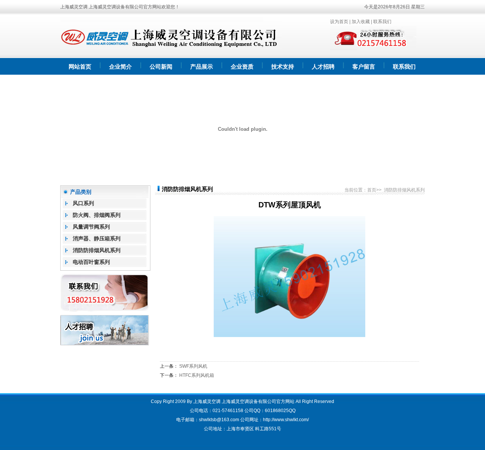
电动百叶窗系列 (91, 262)
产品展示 (201, 67)
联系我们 (382, 21)
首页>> (374, 190)
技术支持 (282, 67)
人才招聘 (323, 67)
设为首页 (339, 21)
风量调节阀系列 (91, 227)
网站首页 (80, 67)
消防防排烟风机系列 (96, 250)
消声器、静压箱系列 (96, 238)
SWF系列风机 (193, 366)
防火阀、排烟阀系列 (96, 215)
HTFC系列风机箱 (196, 375)
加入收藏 (361, 21)
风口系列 (83, 203)
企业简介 (120, 67)
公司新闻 (161, 67)
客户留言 (363, 67)
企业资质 (242, 67)
